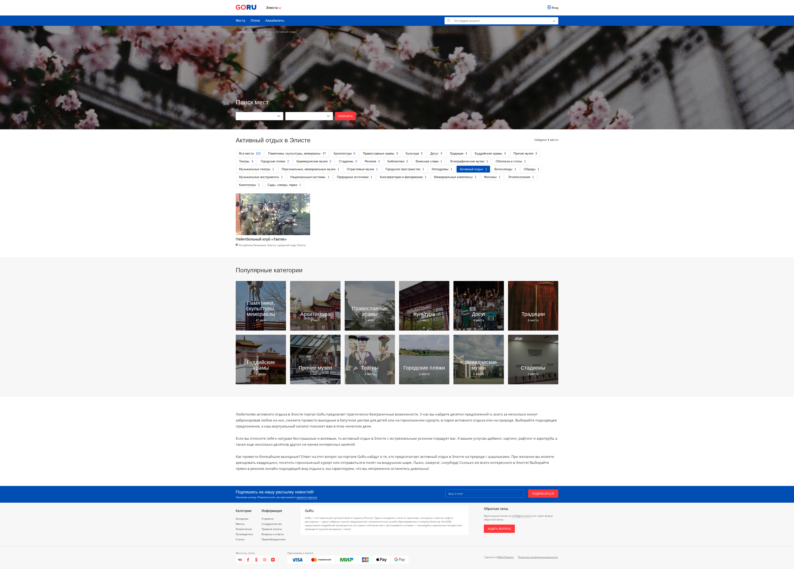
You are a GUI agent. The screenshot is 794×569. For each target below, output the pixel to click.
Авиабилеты (274, 20)
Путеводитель (244, 534)
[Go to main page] (246, 8)
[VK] (240, 560)
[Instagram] (265, 560)
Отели (255, 20)
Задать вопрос (499, 528)
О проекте (268, 518)
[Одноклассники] (256, 560)
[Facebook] (248, 560)
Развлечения (244, 529)
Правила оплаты (272, 529)
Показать (345, 116)
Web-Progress (505, 557)
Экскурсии (242, 518)
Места (240, 20)
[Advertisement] (397, 66)
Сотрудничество (272, 524)
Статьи (240, 539)
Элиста (254, 31)
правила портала (306, 497)
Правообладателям (273, 539)
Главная (241, 31)
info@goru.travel (521, 516)
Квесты (240, 524)
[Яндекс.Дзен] (273, 560)
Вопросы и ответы (273, 534)
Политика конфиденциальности (538, 557)
